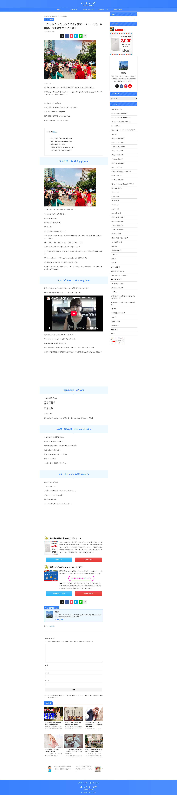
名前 (46, 665)
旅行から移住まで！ (88, 9)
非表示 (55, 132)
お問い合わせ (95, 783)
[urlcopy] (85, 36)
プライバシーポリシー (84, 783)
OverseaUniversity (88, 789)
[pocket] (71, 36)
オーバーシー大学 (88, 3)
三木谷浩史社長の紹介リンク (80, 578)
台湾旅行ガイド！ (103, 9)
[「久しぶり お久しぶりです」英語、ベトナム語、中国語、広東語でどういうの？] (76, 36)
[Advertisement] (58, 520)
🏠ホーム (59, 9)
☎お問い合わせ (118, 9)
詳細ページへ (59, 560)
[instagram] (60, 619)
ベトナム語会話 (50, 626)
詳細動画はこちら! (59, 593)
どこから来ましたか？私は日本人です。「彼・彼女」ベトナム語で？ (73, 751)
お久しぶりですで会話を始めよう (61, 150)
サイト (47, 680)
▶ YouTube (74, 9)
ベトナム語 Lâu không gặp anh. (61, 138)
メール (47, 673)
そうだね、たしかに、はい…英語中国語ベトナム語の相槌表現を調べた (93, 724)
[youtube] (62, 619)
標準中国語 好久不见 (58, 144)
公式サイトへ (88, 560)
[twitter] (62, 36)
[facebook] (67, 36)
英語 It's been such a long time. (61, 141)
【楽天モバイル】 (88, 593)
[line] (81, 36)
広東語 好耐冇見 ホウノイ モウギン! (63, 147)
